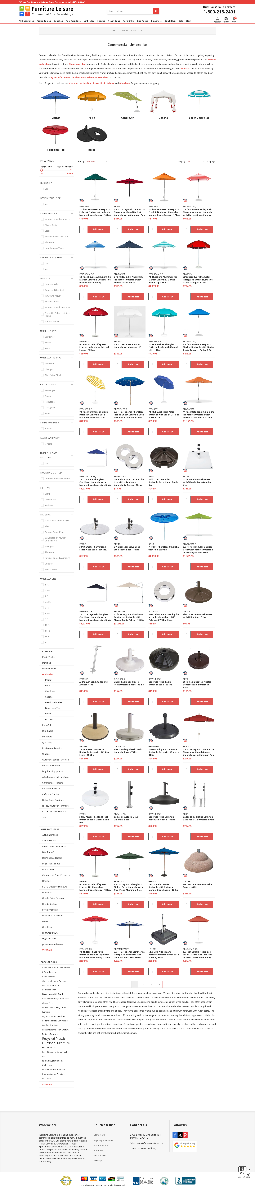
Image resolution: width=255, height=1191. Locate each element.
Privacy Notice (101, 1145)
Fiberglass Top (56, 149)
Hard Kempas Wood (54, 248)
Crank (47, 493)
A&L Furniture (49, 840)
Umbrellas (47, 674)
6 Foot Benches (49, 972)
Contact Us (99, 1134)
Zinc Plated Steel (53, 375)
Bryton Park (48, 869)
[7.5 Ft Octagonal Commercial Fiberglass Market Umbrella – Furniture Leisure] (130, 187)
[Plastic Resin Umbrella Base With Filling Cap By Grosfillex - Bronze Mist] (199, 592)
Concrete (49, 563)
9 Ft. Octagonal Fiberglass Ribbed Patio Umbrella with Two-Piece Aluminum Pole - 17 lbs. (128, 888)
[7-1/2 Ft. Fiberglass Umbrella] (164, 524)
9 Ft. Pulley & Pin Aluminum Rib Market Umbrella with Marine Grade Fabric (128, 279)
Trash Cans (48, 719)
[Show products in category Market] (56, 101)
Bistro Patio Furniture (53, 799)
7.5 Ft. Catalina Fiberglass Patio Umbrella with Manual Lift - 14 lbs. (163, 347)
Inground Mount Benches (53, 1016)
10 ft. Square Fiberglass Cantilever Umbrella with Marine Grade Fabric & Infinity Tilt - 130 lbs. (95, 483)
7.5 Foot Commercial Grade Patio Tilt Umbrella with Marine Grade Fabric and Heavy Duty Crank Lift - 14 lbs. (93, 417)
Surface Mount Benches (53, 1069)
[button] (244, 1177)
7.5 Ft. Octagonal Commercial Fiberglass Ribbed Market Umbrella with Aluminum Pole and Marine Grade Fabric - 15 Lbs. (129, 215)
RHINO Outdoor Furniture (55, 805)
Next (159, 984)
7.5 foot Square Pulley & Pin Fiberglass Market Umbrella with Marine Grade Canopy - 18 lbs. (197, 213)
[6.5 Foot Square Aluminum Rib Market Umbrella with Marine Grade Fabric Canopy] (95, 254)
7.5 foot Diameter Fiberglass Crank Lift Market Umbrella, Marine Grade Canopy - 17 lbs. (164, 212)
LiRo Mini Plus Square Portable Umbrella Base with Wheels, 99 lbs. (163, 954)
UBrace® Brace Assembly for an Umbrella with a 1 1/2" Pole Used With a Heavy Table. (163, 618)
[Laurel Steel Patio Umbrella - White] (130, 322)
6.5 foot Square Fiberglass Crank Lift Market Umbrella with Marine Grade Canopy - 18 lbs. (197, 956)
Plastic (48, 526)
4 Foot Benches (49, 967)
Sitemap (98, 1160)
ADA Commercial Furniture (55, 776)
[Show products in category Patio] (92, 101)
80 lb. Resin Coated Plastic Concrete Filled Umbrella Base (197, 684)
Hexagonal (50, 401)
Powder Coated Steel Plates (58, 307)
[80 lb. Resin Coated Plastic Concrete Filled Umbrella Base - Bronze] (199, 659)
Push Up (49, 505)
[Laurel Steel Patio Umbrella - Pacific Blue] (164, 389)
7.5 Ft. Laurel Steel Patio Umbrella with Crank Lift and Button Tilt (163, 414)
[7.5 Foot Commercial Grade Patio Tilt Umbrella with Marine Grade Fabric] (95, 389)
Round (48, 413)
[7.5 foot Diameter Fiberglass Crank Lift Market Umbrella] (164, 187)
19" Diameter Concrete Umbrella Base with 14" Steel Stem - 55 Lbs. (94, 752)
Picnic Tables (48, 656)
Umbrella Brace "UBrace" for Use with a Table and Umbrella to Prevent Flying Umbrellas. (129, 483)
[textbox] (130, 11)
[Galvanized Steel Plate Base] (95, 524)
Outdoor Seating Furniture (55, 759)
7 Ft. (47, 596)
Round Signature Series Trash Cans (54, 1054)
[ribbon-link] (81, 200)
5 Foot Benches (63, 968)
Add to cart (98, 229)
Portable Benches (50, 1034)
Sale (44, 817)
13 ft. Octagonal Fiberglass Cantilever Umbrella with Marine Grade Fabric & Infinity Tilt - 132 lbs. (95, 618)
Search (156, 11)
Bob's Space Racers (52, 857)
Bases (91, 149)
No (46, 263)
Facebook (175, 1135)
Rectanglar (50, 390)
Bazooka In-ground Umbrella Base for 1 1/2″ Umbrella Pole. (199, 818)
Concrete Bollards (51, 788)
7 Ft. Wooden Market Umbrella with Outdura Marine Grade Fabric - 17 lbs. (163, 887)
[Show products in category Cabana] (163, 101)
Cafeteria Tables (50, 794)
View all (47, 949)
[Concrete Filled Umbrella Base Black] (164, 794)
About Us (98, 1150)
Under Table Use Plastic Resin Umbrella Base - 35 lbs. (129, 683)
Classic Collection (49, 1003)
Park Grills (47, 725)
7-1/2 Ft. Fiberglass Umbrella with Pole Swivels (163, 548)
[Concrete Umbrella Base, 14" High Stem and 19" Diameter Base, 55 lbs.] (95, 727)
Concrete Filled (52, 284)
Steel (47, 230)
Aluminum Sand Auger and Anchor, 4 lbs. (93, 683)
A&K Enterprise (50, 834)
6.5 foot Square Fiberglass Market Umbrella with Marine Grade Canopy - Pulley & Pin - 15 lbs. (198, 348)
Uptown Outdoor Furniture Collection (53, 1076)
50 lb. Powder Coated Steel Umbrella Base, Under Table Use (94, 819)
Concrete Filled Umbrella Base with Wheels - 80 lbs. (162, 818)
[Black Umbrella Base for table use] (164, 659)
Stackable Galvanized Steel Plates (57, 314)
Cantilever (127, 117)
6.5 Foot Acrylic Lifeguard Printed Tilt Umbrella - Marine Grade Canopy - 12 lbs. (95, 887)
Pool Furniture (49, 668)
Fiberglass (49, 369)
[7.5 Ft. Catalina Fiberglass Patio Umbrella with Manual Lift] (164, 322)
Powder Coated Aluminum (57, 219)
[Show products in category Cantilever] (127, 101)
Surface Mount (52, 321)
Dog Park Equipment (52, 771)
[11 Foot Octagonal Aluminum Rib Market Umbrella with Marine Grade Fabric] (199, 389)
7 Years (48, 443)
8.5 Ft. (48, 613)
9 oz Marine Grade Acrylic (57, 520)
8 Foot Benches (48, 976)
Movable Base (52, 301)
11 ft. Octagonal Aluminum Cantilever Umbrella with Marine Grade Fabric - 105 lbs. (129, 617)
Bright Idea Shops (51, 863)
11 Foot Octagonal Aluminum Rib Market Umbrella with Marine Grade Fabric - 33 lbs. (198, 414)
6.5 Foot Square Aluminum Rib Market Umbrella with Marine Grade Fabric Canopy (95, 279)
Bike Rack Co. (48, 852)
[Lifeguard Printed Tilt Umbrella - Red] (95, 862)
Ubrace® (186, 68)
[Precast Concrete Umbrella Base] (199, 862)
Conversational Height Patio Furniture (54, 1009)
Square (48, 396)
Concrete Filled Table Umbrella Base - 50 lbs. (160, 683)
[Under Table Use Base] (130, 659)
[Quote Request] (226, 20)
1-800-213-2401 (219, 12)
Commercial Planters (52, 782)
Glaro (45, 921)
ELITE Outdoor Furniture (54, 811)
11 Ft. (47, 630)
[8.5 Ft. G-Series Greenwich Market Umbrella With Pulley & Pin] (199, 524)
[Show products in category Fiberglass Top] (56, 133)
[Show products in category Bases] (92, 133)
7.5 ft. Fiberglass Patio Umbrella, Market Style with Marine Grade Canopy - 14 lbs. (95, 954)
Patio (92, 117)
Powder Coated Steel (55, 532)
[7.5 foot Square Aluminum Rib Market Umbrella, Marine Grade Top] (164, 254)
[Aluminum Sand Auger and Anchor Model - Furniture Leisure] (95, 659)
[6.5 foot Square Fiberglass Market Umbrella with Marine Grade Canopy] (199, 322)
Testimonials (100, 1155)
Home (113, 31)
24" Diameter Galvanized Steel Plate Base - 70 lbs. (127, 548)
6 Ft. (47, 584)
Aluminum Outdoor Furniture (54, 981)
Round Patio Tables (50, 1047)
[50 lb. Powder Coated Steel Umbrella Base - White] (95, 794)
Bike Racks (47, 730)
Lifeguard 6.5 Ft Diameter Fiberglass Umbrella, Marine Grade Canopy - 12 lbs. (198, 279)
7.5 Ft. (48, 602)
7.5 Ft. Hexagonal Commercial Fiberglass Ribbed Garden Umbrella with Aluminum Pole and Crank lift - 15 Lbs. (198, 753)
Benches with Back (52, 994)
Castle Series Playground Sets (55, 998)
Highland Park (49, 938)
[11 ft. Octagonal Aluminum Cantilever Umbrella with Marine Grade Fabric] (130, 592)
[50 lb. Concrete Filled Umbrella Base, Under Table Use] (164, 457)
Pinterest (185, 1135)
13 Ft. (47, 636)
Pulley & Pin (50, 499)
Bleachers (47, 736)
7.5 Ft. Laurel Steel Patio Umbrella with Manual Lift (128, 346)
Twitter (180, 1135)
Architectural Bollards (51, 985)
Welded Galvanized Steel (56, 236)
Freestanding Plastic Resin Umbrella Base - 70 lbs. (128, 751)
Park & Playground (51, 765)
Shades (46, 753)
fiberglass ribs (77, 63)
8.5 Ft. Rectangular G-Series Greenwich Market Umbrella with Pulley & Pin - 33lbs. (198, 549)
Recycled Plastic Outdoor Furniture (56, 1041)
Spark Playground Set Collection (52, 1062)
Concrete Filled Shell (54, 290)
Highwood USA (49, 932)
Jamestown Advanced (53, 944)
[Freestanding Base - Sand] (130, 727)
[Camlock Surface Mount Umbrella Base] (130, 794)
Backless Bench (49, 990)
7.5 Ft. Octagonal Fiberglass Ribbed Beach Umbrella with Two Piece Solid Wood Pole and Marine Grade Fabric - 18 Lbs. (129, 417)
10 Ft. (47, 625)
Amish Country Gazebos (54, 846)
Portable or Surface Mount (57, 478)
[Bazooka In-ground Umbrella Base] (199, 794)
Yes (46, 188)
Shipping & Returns (103, 1140)
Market (56, 117)
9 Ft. (47, 619)
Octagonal (50, 407)
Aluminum (49, 242)
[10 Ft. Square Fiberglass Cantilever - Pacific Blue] (95, 457)
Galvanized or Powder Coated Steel (55, 539)
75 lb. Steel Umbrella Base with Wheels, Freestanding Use (197, 482)
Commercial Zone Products (56, 875)
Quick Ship (47, 742)
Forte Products (50, 909)
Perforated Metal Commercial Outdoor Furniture (55, 1023)
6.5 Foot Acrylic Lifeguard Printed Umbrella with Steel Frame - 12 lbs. (94, 347)
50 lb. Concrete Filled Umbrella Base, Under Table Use (163, 482)
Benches (46, 662)
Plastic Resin (51, 225)
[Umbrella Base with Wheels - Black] (164, 929)
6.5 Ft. (48, 590)
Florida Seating (49, 903)
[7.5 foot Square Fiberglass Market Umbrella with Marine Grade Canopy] (199, 187)
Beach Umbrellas (199, 117)
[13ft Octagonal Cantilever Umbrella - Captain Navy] (95, 592)
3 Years (48, 428)
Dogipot (46, 880)
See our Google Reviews (184, 1146)
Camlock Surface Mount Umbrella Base (126, 818)
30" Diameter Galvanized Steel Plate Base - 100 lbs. (93, 548)
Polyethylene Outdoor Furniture (55, 1030)
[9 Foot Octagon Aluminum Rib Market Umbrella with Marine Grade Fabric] (130, 254)
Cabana (163, 117)
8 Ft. (47, 607)
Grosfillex (47, 926)
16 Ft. (47, 642)
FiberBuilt (47, 892)
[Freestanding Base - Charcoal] (164, 727)
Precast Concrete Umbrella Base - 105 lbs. (197, 886)
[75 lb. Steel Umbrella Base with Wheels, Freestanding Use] (199, 457)
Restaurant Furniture (52, 748)
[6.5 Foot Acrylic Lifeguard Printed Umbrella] (199, 254)
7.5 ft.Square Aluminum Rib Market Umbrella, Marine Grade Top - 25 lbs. (162, 279)
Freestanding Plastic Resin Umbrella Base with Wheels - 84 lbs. (163, 752)
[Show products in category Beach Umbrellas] (199, 101)
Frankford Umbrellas (52, 915)
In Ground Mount (53, 295)
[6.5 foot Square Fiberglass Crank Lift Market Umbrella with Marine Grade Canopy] (199, 929)
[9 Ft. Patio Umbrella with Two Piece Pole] (130, 862)
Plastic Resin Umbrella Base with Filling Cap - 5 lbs (197, 616)
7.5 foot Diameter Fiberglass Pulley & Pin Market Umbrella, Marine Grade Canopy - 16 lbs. (95, 212)
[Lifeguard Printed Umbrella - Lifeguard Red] (95, 322)
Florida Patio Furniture (53, 898)
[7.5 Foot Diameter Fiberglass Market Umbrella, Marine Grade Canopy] (95, 187)
